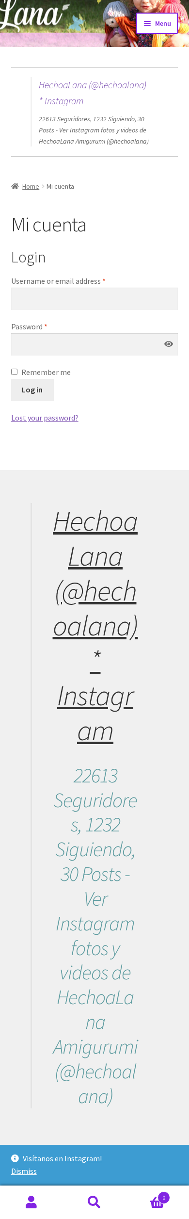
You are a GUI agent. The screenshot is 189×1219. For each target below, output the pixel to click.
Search (94, 1202)
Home (30, 186)
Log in (32, 389)
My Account (31, 1202)
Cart (145, 1194)
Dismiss (24, 1171)
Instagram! (83, 1158)
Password (29, 326)
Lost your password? (45, 418)
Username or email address (58, 281)
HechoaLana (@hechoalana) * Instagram (95, 625)
